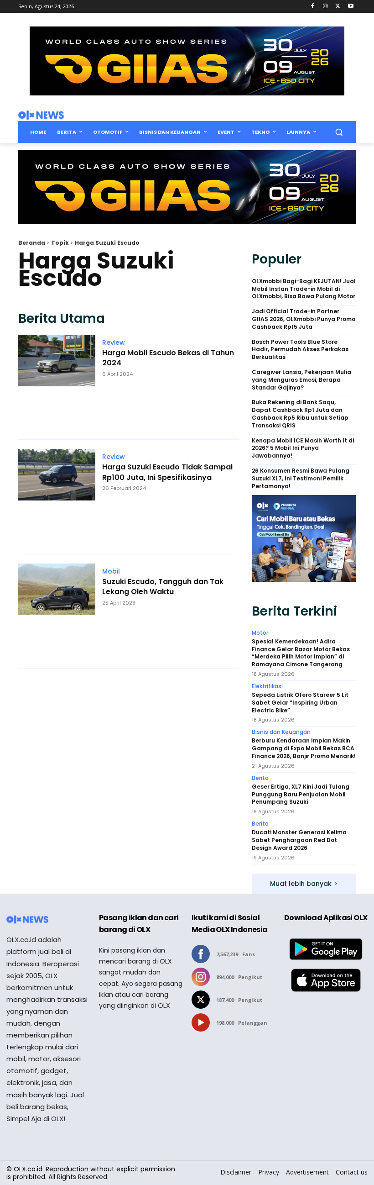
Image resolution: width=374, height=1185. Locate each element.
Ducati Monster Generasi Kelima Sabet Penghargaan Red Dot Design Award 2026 (299, 840)
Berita (260, 778)
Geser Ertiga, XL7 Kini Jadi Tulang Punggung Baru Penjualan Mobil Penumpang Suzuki (300, 794)
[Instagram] (325, 6)
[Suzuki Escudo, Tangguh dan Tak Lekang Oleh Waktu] (56, 611)
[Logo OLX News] (41, 115)
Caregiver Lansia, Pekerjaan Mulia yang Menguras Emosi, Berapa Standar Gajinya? (301, 380)
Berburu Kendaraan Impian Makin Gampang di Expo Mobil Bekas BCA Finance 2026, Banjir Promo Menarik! (304, 748)
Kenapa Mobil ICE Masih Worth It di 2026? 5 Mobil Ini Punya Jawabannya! (303, 448)
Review (113, 342)
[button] (338, 132)
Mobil (111, 571)
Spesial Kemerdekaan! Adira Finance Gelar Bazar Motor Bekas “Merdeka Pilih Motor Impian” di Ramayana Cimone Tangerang (301, 653)
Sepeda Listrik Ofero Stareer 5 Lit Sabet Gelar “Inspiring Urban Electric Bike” (300, 702)
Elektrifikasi (267, 686)
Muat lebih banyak (301, 883)
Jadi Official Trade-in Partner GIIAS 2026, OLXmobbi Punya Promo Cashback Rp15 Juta (303, 319)
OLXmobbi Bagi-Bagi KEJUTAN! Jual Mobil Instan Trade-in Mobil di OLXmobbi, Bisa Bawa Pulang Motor (304, 289)
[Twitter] (337, 6)
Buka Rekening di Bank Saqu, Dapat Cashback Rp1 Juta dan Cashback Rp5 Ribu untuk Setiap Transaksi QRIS (300, 414)
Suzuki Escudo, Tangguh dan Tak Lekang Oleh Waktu (162, 587)
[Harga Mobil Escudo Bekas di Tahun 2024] (56, 382)
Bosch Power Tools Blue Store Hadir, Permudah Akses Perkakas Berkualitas (300, 349)
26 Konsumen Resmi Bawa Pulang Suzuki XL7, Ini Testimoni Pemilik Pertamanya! (300, 478)
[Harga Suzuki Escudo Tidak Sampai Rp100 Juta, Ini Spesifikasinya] (56, 496)
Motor (260, 633)
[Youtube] (350, 6)
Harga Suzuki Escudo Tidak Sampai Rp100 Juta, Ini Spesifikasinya (167, 472)
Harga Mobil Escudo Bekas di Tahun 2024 (168, 358)
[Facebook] (312, 6)
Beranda (31, 243)
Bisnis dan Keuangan (281, 732)
